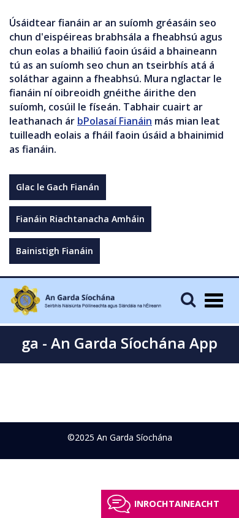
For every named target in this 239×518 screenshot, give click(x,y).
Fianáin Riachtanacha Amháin (80, 219)
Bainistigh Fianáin (54, 251)
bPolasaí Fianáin (114, 121)
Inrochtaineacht (176, 503)
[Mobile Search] (188, 299)
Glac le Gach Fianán (57, 187)
